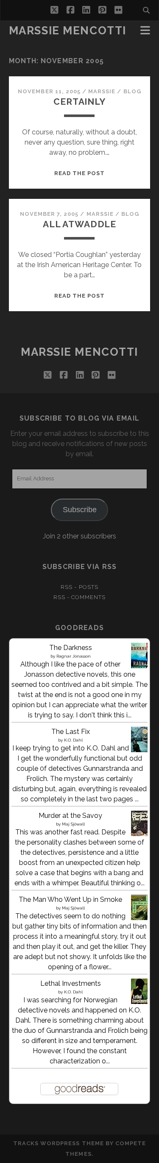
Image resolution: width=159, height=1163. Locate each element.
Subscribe (80, 509)
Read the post (79, 173)
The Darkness (70, 648)
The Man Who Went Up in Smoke (70, 899)
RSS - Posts (79, 587)
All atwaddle (79, 224)
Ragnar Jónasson (73, 656)
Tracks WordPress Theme (58, 1143)
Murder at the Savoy (70, 816)
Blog (132, 91)
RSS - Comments (79, 597)
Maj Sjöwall (73, 824)
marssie (101, 91)
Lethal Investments (70, 983)
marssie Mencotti (67, 30)
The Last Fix (70, 732)
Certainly (79, 101)
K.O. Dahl (73, 740)
